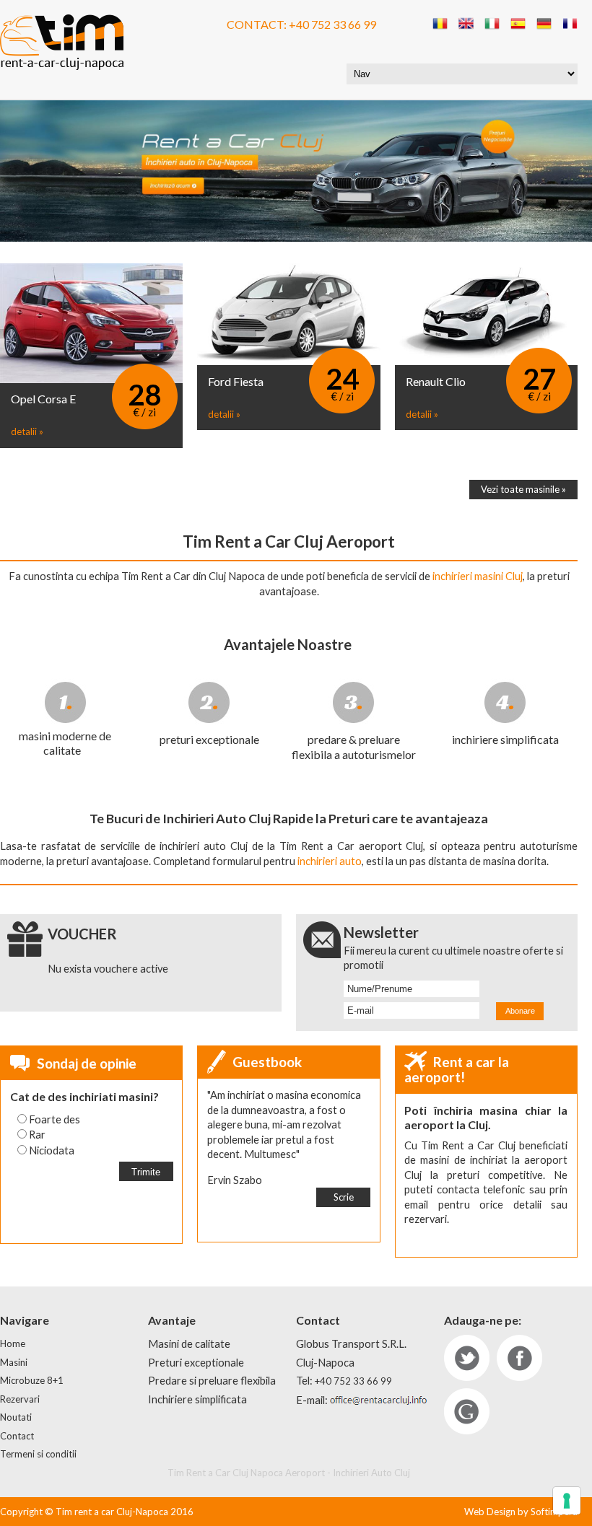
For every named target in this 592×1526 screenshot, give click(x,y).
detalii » (27, 431)
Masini (13, 1362)
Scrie (344, 1197)
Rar (37, 1134)
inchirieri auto (329, 861)
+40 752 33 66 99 (332, 24)
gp (466, 1411)
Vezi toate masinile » (523, 489)
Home (12, 1343)
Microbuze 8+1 (32, 1380)
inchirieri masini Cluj (477, 576)
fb (519, 1358)
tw (466, 1358)
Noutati (16, 1417)
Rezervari (20, 1399)
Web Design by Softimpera (521, 1511)
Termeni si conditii (38, 1454)
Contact (17, 1436)
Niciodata (51, 1150)
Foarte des (54, 1119)
